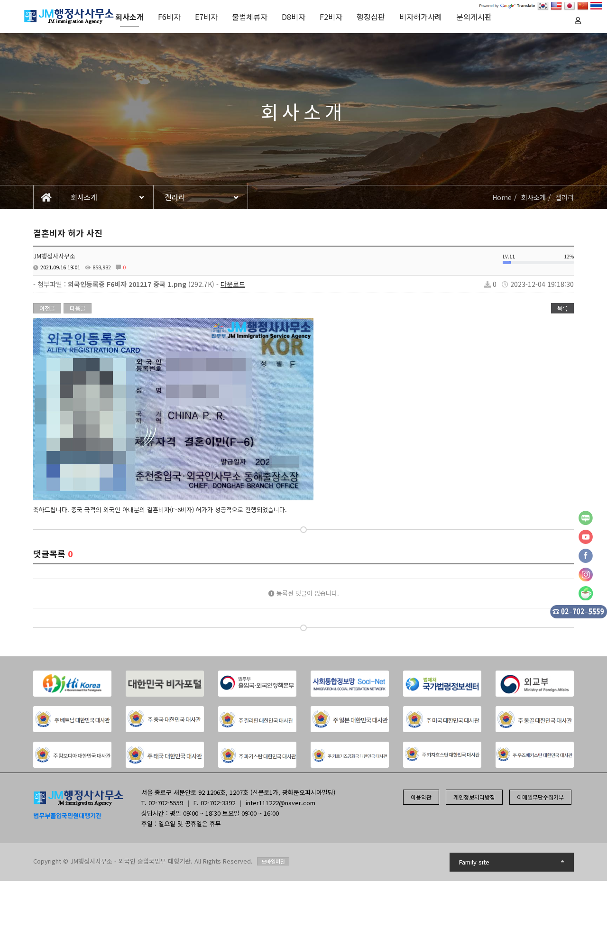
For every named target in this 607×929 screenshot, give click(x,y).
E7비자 (206, 16)
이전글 (47, 308)
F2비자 (331, 16)
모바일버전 (273, 861)
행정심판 (371, 16)
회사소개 (129, 16)
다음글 (77, 308)
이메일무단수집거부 (540, 797)
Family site (474, 861)
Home (502, 197)
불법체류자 (249, 16)
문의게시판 (474, 16)
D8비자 (293, 16)
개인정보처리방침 (474, 797)
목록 (562, 308)
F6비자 (169, 16)
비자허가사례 (420, 16)
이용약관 (421, 797)
